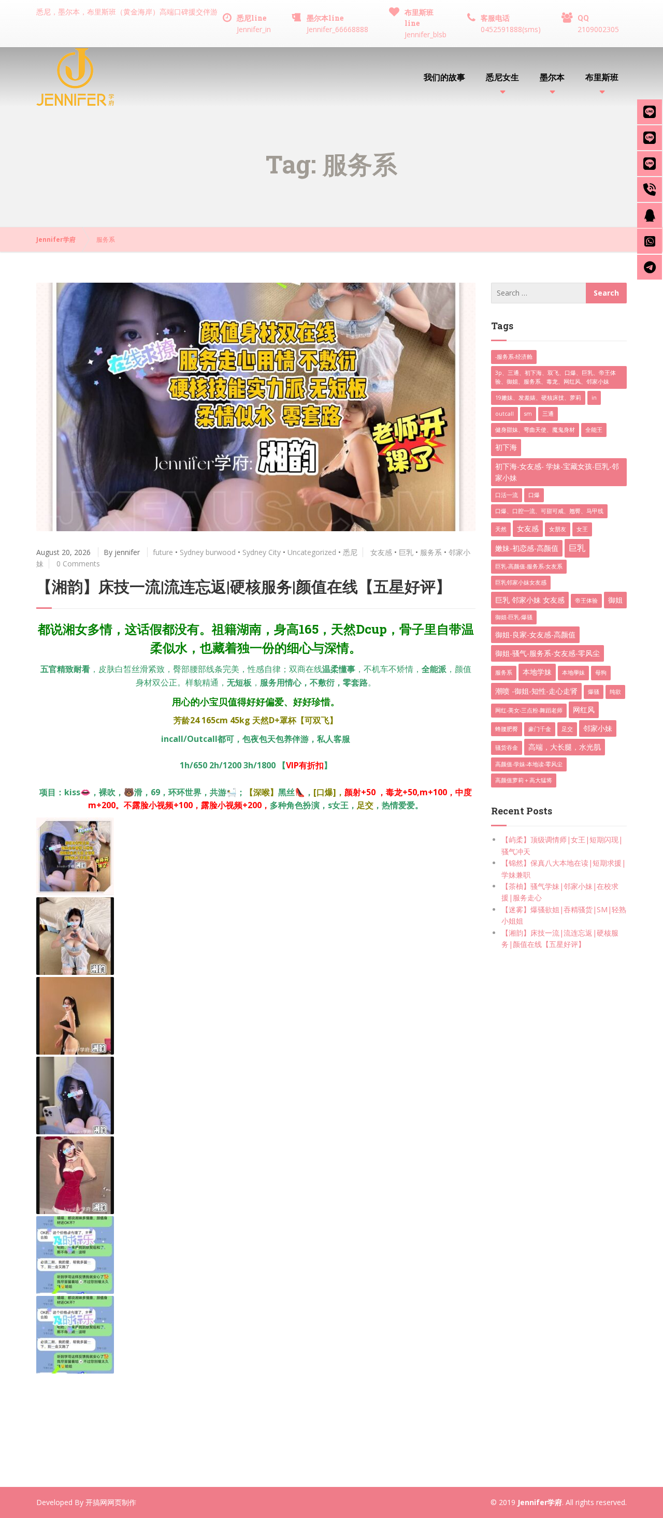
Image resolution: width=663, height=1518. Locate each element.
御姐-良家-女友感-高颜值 (535, 634)
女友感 (381, 552)
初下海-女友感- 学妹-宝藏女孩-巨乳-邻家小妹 (557, 472)
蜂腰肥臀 (506, 729)
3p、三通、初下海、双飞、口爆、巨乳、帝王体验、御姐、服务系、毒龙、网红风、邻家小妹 (555, 377)
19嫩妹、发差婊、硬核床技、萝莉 (538, 397)
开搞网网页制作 (110, 1502)
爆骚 (593, 691)
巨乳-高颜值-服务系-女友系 (529, 566)
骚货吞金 (506, 747)
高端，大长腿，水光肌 (564, 747)
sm (528, 413)
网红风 (584, 709)
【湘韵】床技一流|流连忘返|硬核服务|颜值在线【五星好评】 (243, 586)
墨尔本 (552, 76)
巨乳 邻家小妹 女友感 (530, 600)
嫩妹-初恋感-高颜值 (526, 548)
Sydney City (261, 552)
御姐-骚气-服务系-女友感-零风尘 (547, 653)
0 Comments (78, 563)
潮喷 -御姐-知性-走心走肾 (536, 691)
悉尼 (350, 552)
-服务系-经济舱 (513, 356)
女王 (582, 529)
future (163, 552)
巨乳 (406, 552)
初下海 (506, 447)
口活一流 (506, 495)
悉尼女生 (502, 76)
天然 (501, 529)
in (594, 397)
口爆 (534, 495)
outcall (504, 413)
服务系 (431, 552)
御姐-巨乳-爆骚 (513, 617)
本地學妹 (573, 672)
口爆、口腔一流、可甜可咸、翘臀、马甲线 (549, 511)
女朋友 (557, 529)
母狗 (601, 672)
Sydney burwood (208, 552)
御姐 (615, 600)
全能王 (593, 429)
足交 (567, 729)
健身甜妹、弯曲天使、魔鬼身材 (535, 429)
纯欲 (615, 691)
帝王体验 (586, 600)
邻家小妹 (597, 728)
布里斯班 (601, 76)
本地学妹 (537, 672)
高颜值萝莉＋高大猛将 (523, 780)
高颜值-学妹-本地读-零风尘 (529, 764)
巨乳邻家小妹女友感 (520, 582)
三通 (548, 413)
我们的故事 (444, 76)
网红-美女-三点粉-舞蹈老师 (529, 710)
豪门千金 (539, 729)
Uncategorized (311, 552)
